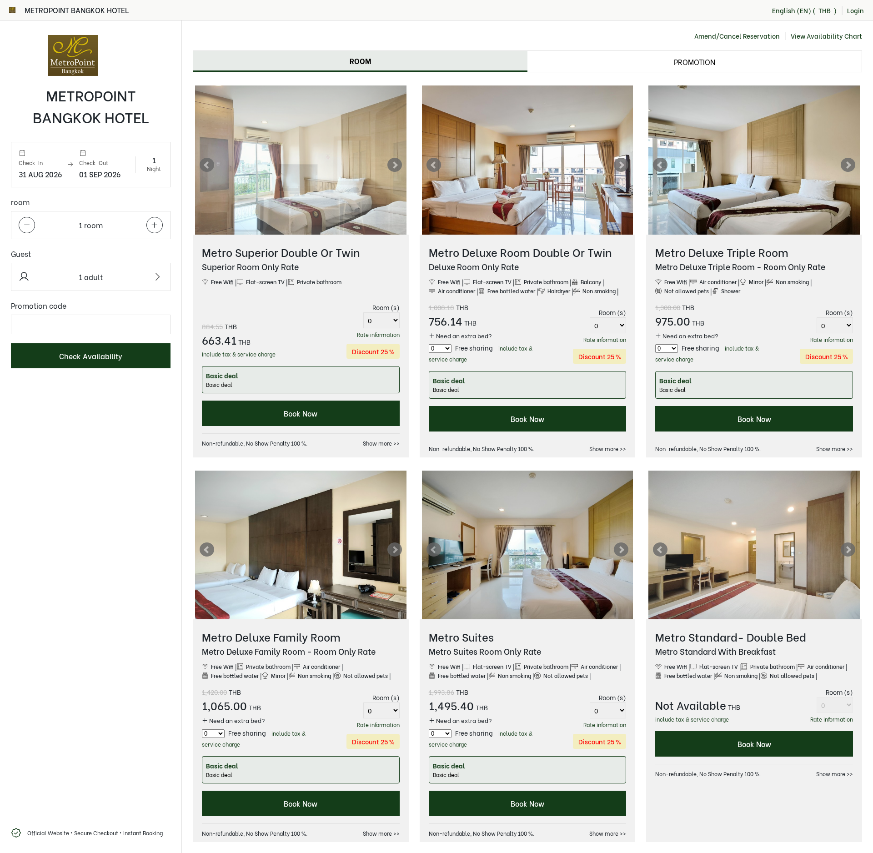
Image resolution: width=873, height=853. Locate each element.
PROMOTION (694, 61)
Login (855, 10)
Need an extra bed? (463, 335)
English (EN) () (804, 10)
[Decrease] (27, 225)
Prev (207, 165)
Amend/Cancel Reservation (737, 35)
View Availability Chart (826, 35)
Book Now (300, 413)
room (20, 201)
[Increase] (154, 225)
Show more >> (381, 443)
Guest (21, 253)
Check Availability (90, 356)
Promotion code (38, 305)
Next (394, 165)
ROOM (360, 60)
